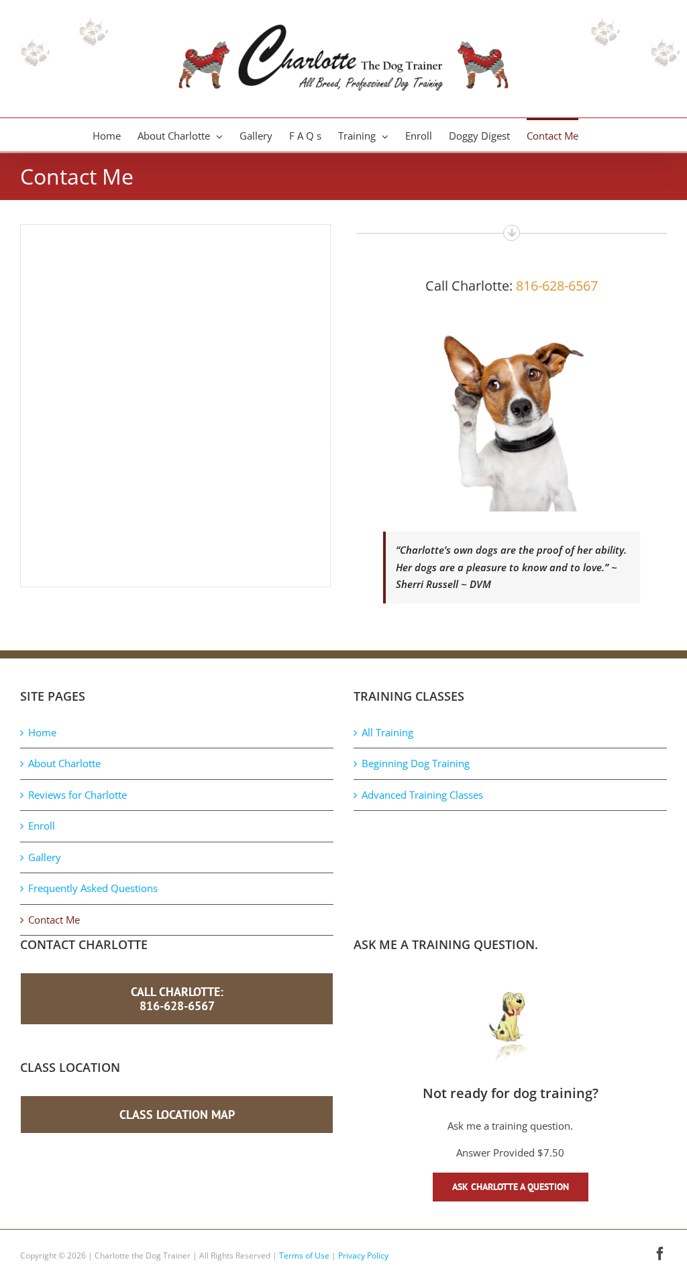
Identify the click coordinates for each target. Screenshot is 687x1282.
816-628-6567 (557, 286)
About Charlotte (64, 763)
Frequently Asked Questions (93, 888)
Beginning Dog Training (416, 763)
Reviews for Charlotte (77, 794)
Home (42, 732)
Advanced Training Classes (422, 794)
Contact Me (54, 919)
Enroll (41, 825)
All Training (387, 732)
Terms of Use (304, 1255)
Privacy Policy (363, 1255)
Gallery (44, 857)
